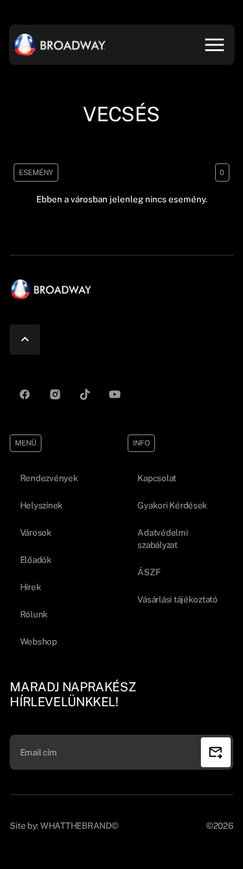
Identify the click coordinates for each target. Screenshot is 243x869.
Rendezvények (49, 478)
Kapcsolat (156, 478)
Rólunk (34, 614)
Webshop (38, 641)
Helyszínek (41, 505)
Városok (36, 532)
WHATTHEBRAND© (79, 825)
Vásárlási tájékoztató (177, 599)
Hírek (30, 587)
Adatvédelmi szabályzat (162, 538)
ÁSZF (148, 572)
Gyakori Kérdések (172, 505)
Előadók (36, 559)
